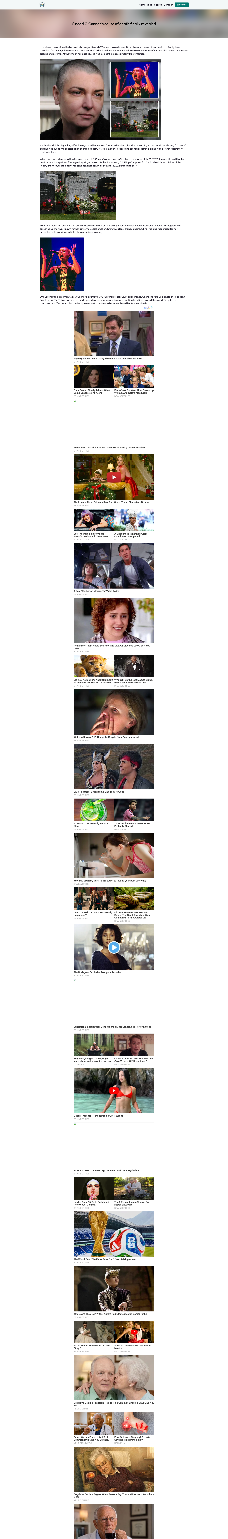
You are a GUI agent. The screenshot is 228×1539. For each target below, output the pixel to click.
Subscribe (182, 4)
